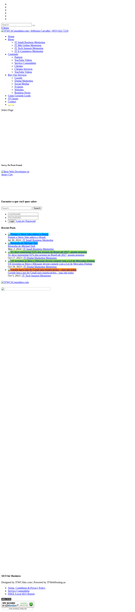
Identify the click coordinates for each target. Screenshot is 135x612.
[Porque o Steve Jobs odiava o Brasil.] (28, 234)
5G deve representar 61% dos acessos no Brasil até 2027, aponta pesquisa (46, 255)
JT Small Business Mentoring (29, 42)
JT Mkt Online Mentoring (27, 45)
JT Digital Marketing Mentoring (40, 258)
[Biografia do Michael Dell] (23, 243)
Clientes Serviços (23, 69)
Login (11, 221)
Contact (12, 101)
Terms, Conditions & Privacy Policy (26, 588)
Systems (18, 86)
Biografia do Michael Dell (21, 246)
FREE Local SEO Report (21, 593)
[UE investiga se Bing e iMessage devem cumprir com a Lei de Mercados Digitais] (51, 260)
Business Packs (22, 92)
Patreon (18, 57)
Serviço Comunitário (25, 63)
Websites (19, 89)
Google (18, 77)
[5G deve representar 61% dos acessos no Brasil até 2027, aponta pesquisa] (47, 252)
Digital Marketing (23, 80)
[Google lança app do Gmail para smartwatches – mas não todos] (42, 269)
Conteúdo (13, 54)
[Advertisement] (67, 137)
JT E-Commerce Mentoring (28, 51)
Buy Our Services (17, 74)
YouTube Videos (23, 60)
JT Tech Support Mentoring (28, 48)
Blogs (11, 39)
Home (11, 36)
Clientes (18, 66)
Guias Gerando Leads (19, 95)
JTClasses (13, 98)
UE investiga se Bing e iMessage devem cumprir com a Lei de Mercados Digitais (50, 263)
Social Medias (21, 83)
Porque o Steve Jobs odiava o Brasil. (27, 237)
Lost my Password (26, 221)
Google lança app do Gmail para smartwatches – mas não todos (41, 272)
